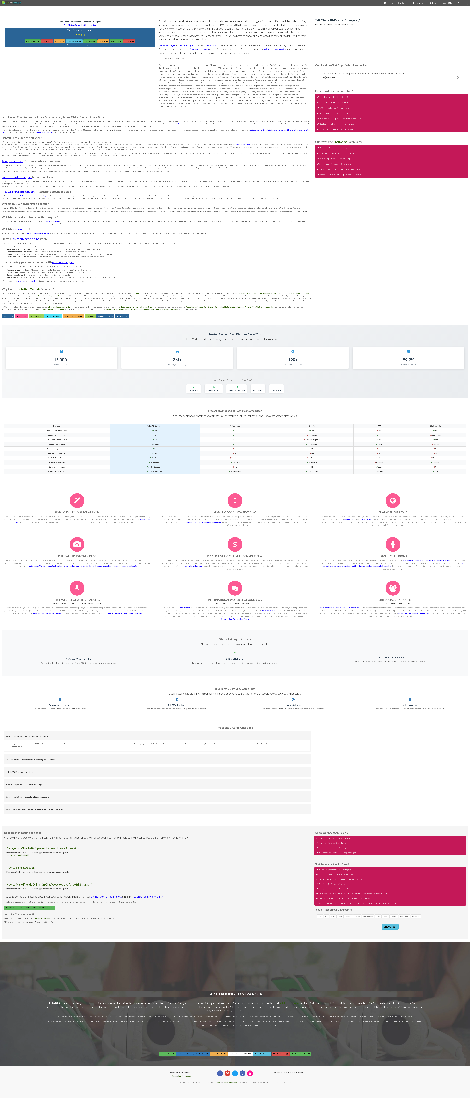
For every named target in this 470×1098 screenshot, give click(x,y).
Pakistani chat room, (237, 307)
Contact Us (187, 1076)
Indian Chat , (224, 307)
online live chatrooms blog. (106, 896)
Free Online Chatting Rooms (19, 191)
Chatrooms (46, 41)
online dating (139, 293)
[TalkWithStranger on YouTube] (250, 1073)
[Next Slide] (458, 79)
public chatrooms (289, 1003)
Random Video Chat (105, 316)
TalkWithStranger (52, 221)
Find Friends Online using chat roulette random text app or (427, 560)
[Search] (467, 3)
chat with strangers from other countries (136, 307)
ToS (179, 1076)
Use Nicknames (36, 316)
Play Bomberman (279, 1054)
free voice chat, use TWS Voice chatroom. (125, 613)
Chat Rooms (432, 3)
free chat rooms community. (147, 896)
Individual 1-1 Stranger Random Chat (192, 1054)
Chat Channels (185, 607)
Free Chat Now (166, 1054)
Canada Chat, (202, 307)
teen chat (50, 132)
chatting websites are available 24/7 (33, 196)
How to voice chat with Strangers (47, 613)
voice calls (31, 281)
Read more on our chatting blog (18, 855)
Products (402, 3)
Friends (348, 916)
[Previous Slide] (325, 79)
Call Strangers (89, 41)
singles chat (349, 519)
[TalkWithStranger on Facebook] (220, 1073)
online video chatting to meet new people (52, 296)
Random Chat (115, 41)
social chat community (43, 918)
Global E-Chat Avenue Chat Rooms (235, 619)
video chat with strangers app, (167, 309)
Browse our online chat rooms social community (340, 607)
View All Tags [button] (390, 926)
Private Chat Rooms (53, 316)
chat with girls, (288, 130)
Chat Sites (417, 3)
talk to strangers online (275, 49)
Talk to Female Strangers (17, 177)
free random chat (212, 45)
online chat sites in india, (408, 613)
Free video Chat (218, 1054)
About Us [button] (447, 3)
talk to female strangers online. (59, 307)
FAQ (459, 3)
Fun (326, 916)
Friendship (416, 916)
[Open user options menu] (385, 3)
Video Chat (128, 41)
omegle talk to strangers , (115, 309)
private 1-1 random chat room (38, 233)
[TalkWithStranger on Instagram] (242, 1073)
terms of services (231, 1082)
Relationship (368, 916)
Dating (357, 916)
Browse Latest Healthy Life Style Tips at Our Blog (29, 908)
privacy (218, 1082)
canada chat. (424, 613)
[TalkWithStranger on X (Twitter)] (227, 1073)
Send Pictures (21, 316)
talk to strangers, (300, 130)
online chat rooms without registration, (140, 309)
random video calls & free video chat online (204, 522)
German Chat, (213, 307)
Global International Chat (239, 1054)
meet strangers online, (257, 130)
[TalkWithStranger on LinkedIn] (235, 1073)
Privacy (173, 1076)
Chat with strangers (199, 49)
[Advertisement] (235, 12)
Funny (386, 916)
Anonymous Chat (12, 161)
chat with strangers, (274, 130)
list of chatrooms (181, 124)
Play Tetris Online (262, 1054)
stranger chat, (40, 132)
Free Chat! (102, 41)
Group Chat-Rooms (73, 41)
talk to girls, (367, 519)
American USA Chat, (253, 307)
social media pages (243, 144)
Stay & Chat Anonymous (73, 316)
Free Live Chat (122, 316)
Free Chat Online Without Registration (80, 25)
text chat (21, 281)
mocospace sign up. (269, 610)
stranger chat (21, 229)
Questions (404, 916)
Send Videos (8, 316)
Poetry (394, 916)
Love (320, 916)
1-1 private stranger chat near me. (51, 309)
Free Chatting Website (27, 289)
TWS (378, 916)
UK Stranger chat (267, 307)
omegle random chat (193, 566)
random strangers (63, 262)
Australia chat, (191, 307)
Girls (340, 916)
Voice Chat (58, 41)
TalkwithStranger (167, 45)
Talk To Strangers (32, 41)
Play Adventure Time (300, 1054)
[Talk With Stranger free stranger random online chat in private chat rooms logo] (11, 2)
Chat (333, 916)
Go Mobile (90, 316)
